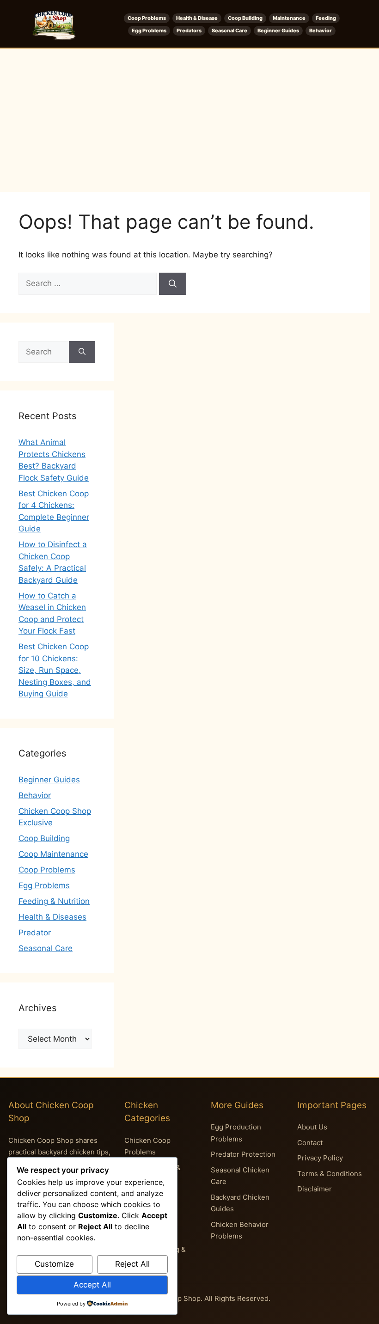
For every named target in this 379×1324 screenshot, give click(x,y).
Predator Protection (243, 1154)
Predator (34, 932)
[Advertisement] (189, 118)
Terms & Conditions (329, 1173)
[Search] (172, 284)
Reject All (132, 1264)
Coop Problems (147, 18)
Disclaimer (314, 1188)
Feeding (326, 18)
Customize (54, 1264)
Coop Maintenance (53, 854)
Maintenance (289, 18)
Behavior (320, 30)
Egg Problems (149, 30)
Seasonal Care (229, 30)
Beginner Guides (278, 30)
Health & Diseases (52, 916)
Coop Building (245, 18)
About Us (312, 1127)
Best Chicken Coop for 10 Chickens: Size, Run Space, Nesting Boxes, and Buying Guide (54, 670)
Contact (310, 1142)
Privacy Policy (320, 1157)
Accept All (92, 1284)
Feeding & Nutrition (54, 901)
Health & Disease (197, 18)
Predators (189, 30)
